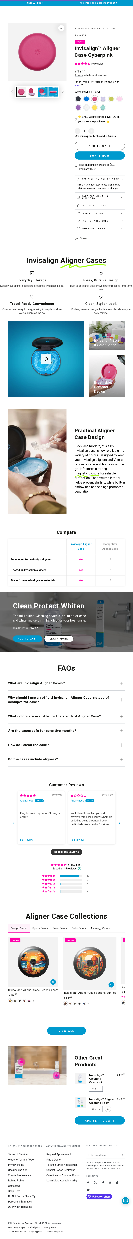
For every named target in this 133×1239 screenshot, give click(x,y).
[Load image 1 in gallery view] (21, 92)
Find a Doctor (53, 1159)
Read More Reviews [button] (66, 851)
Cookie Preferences (19, 1175)
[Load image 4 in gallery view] (53, 92)
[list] (66, 293)
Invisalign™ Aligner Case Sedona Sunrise (89, 992)
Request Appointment (58, 1154)
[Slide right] (62, 92)
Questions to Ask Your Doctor (63, 1175)
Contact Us (14, 1185)
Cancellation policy (54, 1232)
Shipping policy (35, 1232)
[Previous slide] (13, 822)
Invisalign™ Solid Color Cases (98, 29)
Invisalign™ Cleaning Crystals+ (96, 1078)
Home (77, 29)
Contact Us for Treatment (60, 1170)
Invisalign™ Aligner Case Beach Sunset (33, 990)
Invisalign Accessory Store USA (30, 1223)
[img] (28, 795)
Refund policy (34, 1227)
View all (66, 1030)
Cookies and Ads (17, 1170)
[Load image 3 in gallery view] (43, 92)
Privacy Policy (16, 1164)
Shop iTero (14, 1191)
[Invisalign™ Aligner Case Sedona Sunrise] (89, 963)
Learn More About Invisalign (62, 1180)
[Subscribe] (123, 1155)
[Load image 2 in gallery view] (32, 92)
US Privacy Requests (20, 1206)
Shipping (79, 75)
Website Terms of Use (21, 1159)
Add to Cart (27, 638)
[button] (83, 63)
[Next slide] (119, 822)
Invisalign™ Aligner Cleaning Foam (102, 1101)
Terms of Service (18, 1154)
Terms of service (18, 1232)
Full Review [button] (26, 839)
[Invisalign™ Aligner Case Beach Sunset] (33, 962)
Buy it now (99, 155)
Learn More (59, 638)
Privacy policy (50, 1227)
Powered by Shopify (16, 1228)
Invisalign (80, 35)
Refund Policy (16, 1180)
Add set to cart (100, 1120)
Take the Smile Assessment (62, 1164)
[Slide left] (11, 92)
